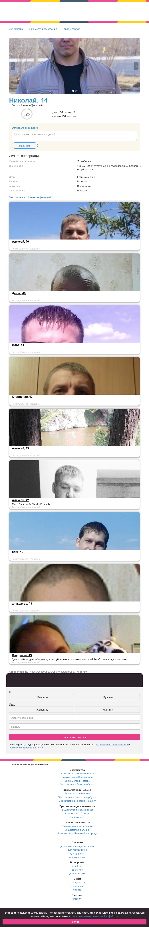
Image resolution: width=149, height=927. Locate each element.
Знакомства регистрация (42, 28)
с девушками (77, 882)
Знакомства (16, 28)
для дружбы (77, 853)
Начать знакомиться (74, 737)
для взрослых (77, 857)
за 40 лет (77, 866)
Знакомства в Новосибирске (77, 773)
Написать (25, 145)
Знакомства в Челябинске (77, 826)
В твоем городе (71, 28)
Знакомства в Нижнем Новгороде (77, 833)
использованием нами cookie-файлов (95, 916)
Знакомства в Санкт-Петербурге (77, 797)
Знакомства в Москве (77, 793)
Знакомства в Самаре (77, 813)
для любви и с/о (77, 849)
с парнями (77, 886)
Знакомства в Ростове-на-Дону (77, 800)
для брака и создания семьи (77, 846)
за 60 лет (77, 869)
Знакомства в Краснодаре (77, 777)
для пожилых (77, 873)
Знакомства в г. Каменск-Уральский (30, 197)
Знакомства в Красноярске (77, 809)
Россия (77, 898)
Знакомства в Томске (77, 780)
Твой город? (77, 817)
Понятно (74, 921)
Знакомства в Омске (77, 829)
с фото (77, 889)
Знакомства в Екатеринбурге (77, 784)
